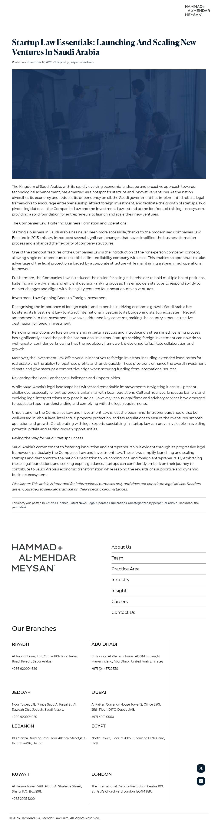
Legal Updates (98, 503)
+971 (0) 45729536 (105, 669)
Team (117, 558)
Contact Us (123, 612)
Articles (51, 503)
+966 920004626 (24, 669)
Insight (119, 590)
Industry (120, 579)
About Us (121, 547)
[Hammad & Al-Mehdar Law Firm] (198, 10)
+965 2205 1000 (23, 799)
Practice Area (126, 568)
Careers (120, 601)
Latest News (78, 503)
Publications (118, 503)
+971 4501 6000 (103, 717)
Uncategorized (138, 503)
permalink (19, 507)
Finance (62, 503)
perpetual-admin (81, 62)
